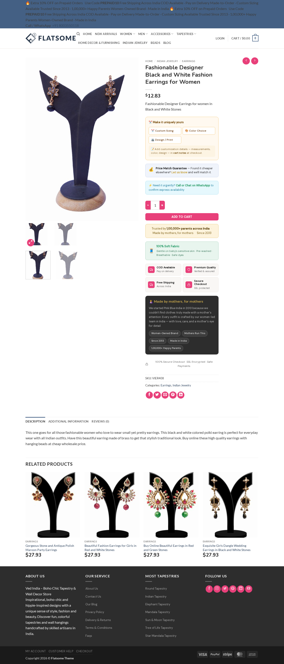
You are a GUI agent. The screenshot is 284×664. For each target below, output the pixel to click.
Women (126, 34)
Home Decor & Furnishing (99, 43)
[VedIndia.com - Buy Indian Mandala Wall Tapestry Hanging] (48, 38)
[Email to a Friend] (165, 395)
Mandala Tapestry (157, 612)
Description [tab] (35, 421)
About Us (91, 588)
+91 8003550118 (65, 25)
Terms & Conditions (98, 628)
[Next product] (246, 61)
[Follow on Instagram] (217, 589)
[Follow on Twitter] (225, 589)
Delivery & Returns (98, 620)
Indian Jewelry (135, 43)
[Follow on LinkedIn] (241, 589)
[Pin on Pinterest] (173, 395)
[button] (220, 38)
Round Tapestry (156, 588)
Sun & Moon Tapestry (160, 620)
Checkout (84, 651)
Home (87, 34)
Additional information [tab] (68, 421)
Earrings (188, 61)
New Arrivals (106, 34)
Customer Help (61, 651)
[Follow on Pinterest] (233, 589)
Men (141, 34)
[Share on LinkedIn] (181, 395)
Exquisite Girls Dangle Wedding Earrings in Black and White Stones (226, 548)
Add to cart (182, 217)
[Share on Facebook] (149, 395)
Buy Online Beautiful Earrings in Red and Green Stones (169, 548)
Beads (155, 43)
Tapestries (185, 34)
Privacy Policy (94, 612)
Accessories (160, 34)
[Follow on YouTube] (248, 589)
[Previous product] (254, 61)
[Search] (78, 34)
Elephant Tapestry (157, 604)
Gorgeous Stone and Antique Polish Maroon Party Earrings (50, 548)
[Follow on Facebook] (209, 589)
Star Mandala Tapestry (160, 636)
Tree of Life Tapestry (159, 628)
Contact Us (93, 596)
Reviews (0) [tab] (100, 421)
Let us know (179, 172)
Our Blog (91, 604)
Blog (167, 43)
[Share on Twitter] (157, 395)
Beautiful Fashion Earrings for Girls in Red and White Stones (110, 548)
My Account (36, 651)
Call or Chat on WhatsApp (193, 185)
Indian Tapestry (155, 596)
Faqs (88, 636)
